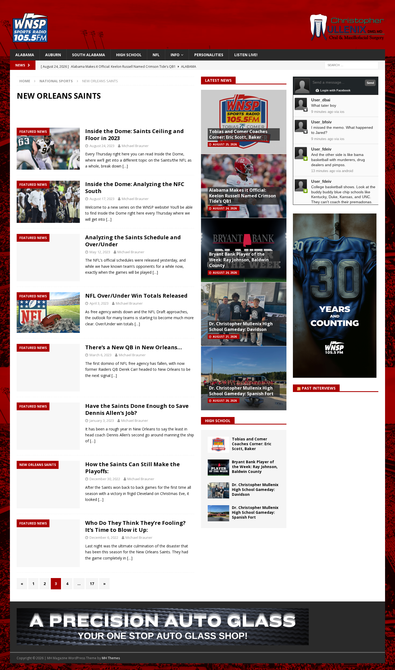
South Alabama (88, 54)
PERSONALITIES (208, 54)
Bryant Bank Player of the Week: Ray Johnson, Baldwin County (239, 259)
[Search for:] (351, 64)
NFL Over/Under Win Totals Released (136, 295)
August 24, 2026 (225, 208)
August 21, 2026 (225, 336)
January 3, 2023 (101, 420)
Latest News (218, 80)
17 (92, 583)
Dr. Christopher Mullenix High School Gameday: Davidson (241, 326)
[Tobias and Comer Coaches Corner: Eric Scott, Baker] (218, 445)
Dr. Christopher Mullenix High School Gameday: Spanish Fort (241, 391)
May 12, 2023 (99, 252)
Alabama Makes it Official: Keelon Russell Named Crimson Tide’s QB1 (242, 195)
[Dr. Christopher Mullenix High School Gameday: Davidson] (218, 490)
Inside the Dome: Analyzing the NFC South (134, 187)
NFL (156, 54)
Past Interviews (319, 388)
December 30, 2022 (104, 478)
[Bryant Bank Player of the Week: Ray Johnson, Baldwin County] (218, 467)
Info (175, 54)
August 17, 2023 (101, 198)
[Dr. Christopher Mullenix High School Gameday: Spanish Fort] (218, 513)
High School (129, 54)
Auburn (53, 54)
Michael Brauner (135, 145)
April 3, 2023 (99, 303)
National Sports (56, 81)
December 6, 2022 (103, 537)
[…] (125, 166)
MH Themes (111, 658)
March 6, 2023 (100, 354)
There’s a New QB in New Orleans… (133, 347)
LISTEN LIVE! (245, 54)
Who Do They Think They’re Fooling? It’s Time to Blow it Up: (135, 526)
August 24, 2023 (101, 145)
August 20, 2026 (225, 400)
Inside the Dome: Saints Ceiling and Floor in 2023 (134, 134)
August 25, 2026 (225, 144)
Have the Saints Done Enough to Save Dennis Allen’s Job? (137, 409)
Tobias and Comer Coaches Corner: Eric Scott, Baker (238, 134)
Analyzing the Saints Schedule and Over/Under (133, 241)
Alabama (24, 54)
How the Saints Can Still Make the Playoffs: (132, 468)
